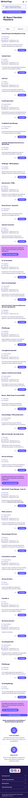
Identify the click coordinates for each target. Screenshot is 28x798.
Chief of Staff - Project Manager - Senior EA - (14, 489)
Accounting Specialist (7, 642)
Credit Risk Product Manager (10, 123)
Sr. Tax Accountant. (7, 260)
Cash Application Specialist (9, 350)
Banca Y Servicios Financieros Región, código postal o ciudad (13, 7)
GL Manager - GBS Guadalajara (10, 163)
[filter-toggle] (6, 29)
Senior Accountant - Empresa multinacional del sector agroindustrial (13, 306)
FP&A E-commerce (7, 512)
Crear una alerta (14, 735)
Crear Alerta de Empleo (15, 12)
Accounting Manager (7, 683)
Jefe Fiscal (4, 78)
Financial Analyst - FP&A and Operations (12, 415)
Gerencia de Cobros (7, 579)
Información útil (6, 775)
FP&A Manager (6, 328)
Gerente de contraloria (8, 621)
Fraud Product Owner (8, 101)
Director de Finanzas (7, 456)
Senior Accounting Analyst (9, 283)
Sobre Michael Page (7, 787)
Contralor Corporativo (8, 225)
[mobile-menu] (26, 1)
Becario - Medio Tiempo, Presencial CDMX (13, 395)
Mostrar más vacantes (14, 715)
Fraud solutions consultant (9, 556)
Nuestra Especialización (8, 779)
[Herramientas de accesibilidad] (23, 2)
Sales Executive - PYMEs (8, 183)
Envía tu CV (14, 755)
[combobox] (21, 29)
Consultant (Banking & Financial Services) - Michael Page (13, 143)
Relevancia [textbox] (20, 29)
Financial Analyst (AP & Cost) (9, 534)
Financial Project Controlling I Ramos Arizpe (13, 33)
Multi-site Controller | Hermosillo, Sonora (13, 434)
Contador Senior (6, 56)
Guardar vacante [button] (15, 50)
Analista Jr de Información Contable (11, 373)
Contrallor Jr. (5, 598)
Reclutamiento (5, 783)
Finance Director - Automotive (10, 205)
